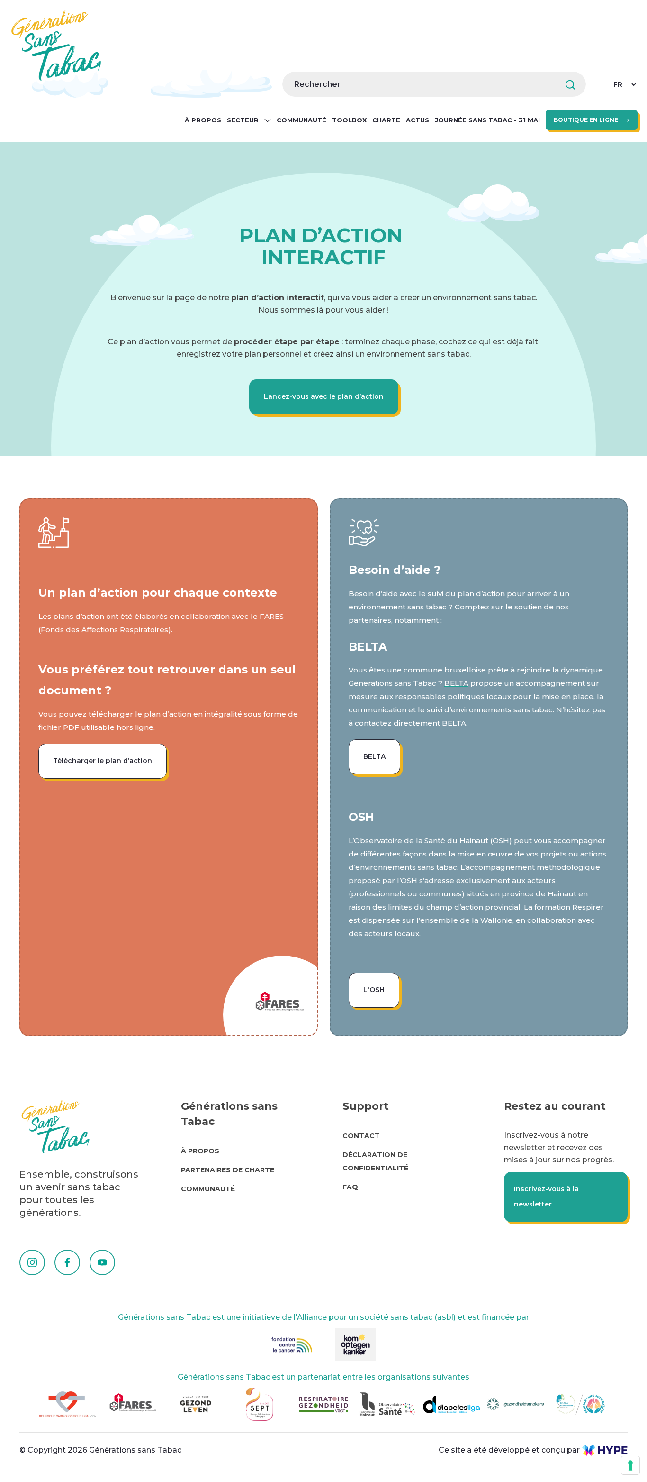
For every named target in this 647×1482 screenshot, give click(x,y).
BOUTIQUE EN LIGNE (586, 119)
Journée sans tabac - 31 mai (487, 120)
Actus (417, 120)
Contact (361, 1136)
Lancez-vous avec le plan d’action (324, 396)
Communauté (301, 120)
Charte (386, 120)
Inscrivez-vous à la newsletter (546, 1196)
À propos (203, 120)
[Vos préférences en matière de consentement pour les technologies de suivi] (630, 1465)
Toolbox (349, 120)
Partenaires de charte (227, 1170)
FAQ (350, 1187)
